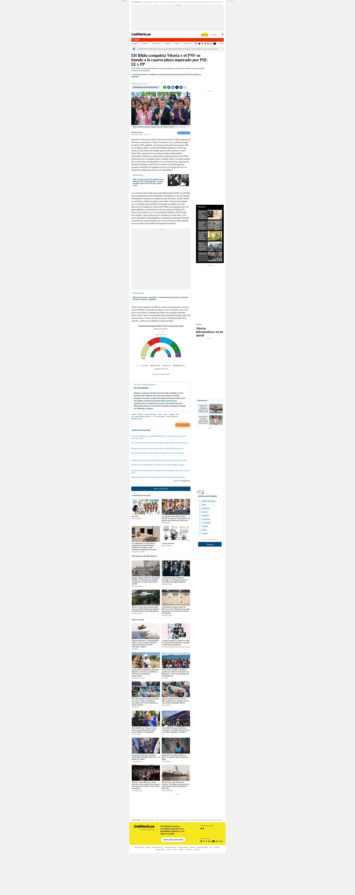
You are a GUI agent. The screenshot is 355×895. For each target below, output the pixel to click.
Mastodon (197, 849)
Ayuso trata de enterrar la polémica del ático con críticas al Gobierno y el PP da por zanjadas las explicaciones (145, 673)
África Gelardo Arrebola (168, 647)
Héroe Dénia (185, 2)
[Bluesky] (199, 43)
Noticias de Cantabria (201, 820)
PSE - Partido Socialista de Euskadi (141, 416)
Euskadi (136, 39)
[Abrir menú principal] (222, 34)
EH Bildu (171, 414)
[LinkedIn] (181, 87)
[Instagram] (208, 43)
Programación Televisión (184, 820)
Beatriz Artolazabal (172, 416)
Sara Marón (165, 678)
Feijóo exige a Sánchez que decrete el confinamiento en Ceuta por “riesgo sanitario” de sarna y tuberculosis (183, 49)
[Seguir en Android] (201, 828)
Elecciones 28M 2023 (150, 414)
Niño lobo (213, 2)
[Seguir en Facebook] (206, 841)
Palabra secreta (209, 820)
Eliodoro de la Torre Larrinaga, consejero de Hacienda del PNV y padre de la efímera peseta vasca (202, 215)
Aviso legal (192, 847)
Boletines (181, 849)
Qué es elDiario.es (139, 847)
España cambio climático (147, 2)
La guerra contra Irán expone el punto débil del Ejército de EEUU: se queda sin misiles (146, 757)
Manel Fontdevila (136, 518)
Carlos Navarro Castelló (138, 552)
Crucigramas (144, 820)
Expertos (215, 820)
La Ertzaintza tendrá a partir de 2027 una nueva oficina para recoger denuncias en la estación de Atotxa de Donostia (176, 610)
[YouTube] (214, 43)
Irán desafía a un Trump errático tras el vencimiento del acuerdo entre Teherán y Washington (144, 730)
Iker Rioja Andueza (137, 132)
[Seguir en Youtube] (213, 841)
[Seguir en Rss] (221, 841)
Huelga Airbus (201, 2)
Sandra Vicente (166, 522)
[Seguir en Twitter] (204, 841)
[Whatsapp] (164, 87)
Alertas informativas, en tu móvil (209, 331)
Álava (160, 414)
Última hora (201, 207)
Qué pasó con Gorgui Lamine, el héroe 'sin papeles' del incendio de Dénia (175, 757)
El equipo (148, 847)
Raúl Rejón (135, 649)
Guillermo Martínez (167, 790)
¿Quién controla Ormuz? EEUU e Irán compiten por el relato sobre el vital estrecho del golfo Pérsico (175, 701)
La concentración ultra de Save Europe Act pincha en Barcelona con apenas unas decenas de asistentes (176, 518)
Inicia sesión (213, 34)
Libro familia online (174, 820)
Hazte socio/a (204, 34)
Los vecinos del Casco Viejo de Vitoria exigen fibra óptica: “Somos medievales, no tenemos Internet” (202, 225)
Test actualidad (193, 820)
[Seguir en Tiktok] (216, 841)
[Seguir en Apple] (203, 828)
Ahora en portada (138, 620)
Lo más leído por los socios (141, 495)
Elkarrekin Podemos (137, 418)
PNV (177, 414)
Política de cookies (160, 849)
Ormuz (175, 2)
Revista (175, 849)
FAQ (211, 847)
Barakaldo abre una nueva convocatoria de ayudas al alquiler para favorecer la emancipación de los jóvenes (203, 420)
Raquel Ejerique (180, 647)
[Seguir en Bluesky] (201, 841)
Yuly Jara (187, 647)
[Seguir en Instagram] (210, 841)
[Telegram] (205, 43)
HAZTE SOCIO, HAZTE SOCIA (173, 840)
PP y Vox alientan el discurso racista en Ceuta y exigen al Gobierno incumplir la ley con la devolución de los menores (145, 702)
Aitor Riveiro (135, 707)
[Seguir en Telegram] (208, 841)
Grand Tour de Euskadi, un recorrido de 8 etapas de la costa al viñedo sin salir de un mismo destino (203, 408)
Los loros (135, 516)
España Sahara (207, 2)
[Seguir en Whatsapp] (219, 841)
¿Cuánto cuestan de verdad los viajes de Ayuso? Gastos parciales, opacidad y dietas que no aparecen (176, 642)
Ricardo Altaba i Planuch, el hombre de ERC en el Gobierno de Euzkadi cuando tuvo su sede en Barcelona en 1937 (145, 581)
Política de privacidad (202, 847)
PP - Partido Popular (158, 416)
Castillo (156, 820)
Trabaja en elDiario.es (157, 847)
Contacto (169, 849)
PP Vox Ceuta (170, 2)
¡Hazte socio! (188, 43)
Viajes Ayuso (156, 2)
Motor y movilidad (221, 820)
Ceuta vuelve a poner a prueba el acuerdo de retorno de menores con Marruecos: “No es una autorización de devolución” (175, 673)
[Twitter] (196, 43)
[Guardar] (185, 87)
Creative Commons (183, 847)
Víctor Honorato (166, 705)
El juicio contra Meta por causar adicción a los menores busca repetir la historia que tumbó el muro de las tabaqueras (146, 785)
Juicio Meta (180, 2)
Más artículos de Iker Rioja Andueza (144, 556)
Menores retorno (163, 2)
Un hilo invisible (168, 543)
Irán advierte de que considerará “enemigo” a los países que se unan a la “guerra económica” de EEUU (176, 730)
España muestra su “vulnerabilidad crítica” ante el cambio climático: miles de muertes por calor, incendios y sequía (145, 643)
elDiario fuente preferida (164, 820)
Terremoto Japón (219, 2)
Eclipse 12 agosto (151, 820)
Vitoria (165, 414)
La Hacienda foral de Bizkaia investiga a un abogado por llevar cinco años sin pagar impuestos (174, 580)
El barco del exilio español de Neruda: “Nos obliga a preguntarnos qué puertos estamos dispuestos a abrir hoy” (175, 785)
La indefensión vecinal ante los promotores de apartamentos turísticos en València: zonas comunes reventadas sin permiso (144, 546)
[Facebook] (202, 43)
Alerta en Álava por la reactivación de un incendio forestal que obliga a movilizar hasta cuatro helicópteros (145, 609)
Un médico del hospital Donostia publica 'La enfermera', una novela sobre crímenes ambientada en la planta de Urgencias (203, 236)
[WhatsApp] (211, 43)
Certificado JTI (189, 849)
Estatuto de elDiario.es (170, 847)
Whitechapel (202, 253)
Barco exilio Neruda (193, 2)
